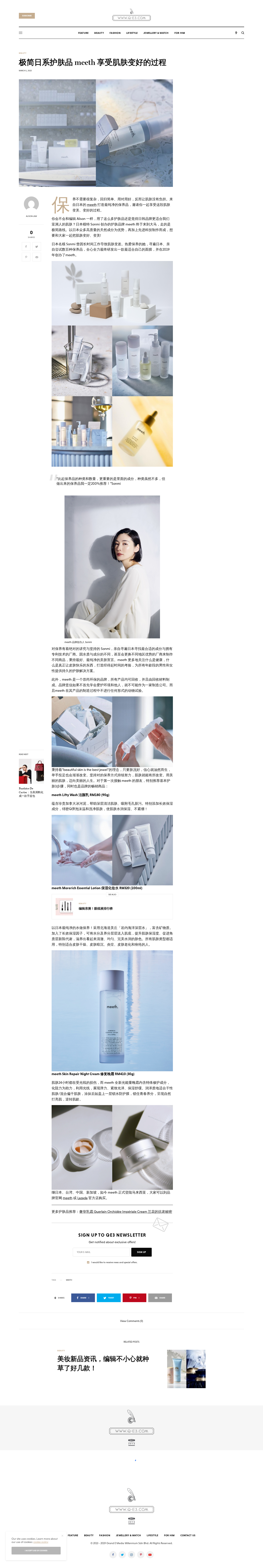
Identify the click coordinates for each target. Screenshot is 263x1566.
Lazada (82, 1198)
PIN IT (114, 293)
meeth (92, 205)
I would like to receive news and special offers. (114, 1262)
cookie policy (40, 1542)
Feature (73, 1535)
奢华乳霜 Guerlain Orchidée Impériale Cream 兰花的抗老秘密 (125, 1212)
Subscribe (27, 16)
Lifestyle (152, 1535)
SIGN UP (141, 1252)
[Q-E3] (131, 14)
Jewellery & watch (128, 1535)
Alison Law (31, 216)
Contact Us (187, 1535)
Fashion (104, 1535)
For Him (169, 1535)
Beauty (22, 53)
